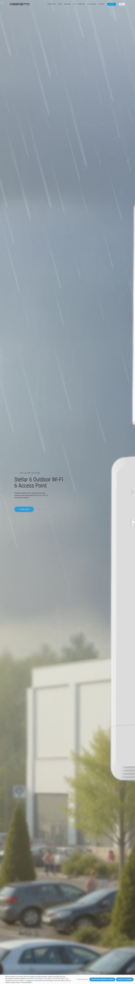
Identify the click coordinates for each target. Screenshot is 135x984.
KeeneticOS (52, 4)
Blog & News (91, 4)
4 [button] (46, 508)
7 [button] (53, 508)
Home (60, 4)
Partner (111, 4)
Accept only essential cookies (102, 979)
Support (102, 4)
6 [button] (51, 508)
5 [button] (48, 508)
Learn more (24, 508)
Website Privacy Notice (36, 978)
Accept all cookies (125, 979)
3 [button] (44, 508)
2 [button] (41, 508)
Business (67, 4)
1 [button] (39, 508)
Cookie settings (82, 979)
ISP (74, 4)
